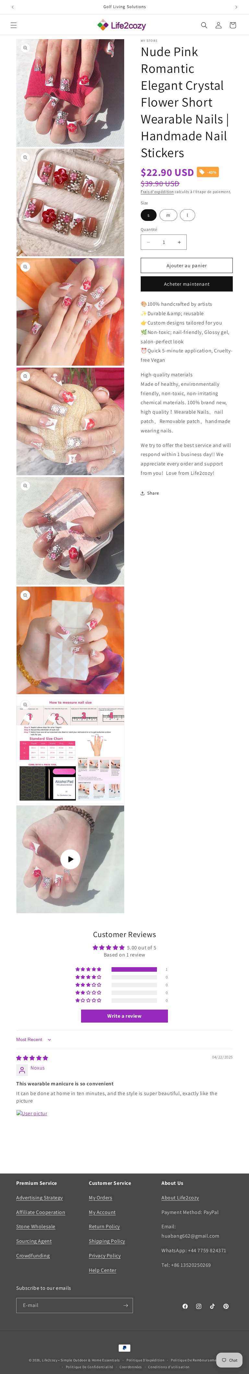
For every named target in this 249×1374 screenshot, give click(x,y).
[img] (32, 1058)
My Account (102, 1212)
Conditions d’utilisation (169, 1367)
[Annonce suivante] (236, 7)
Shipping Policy (107, 1241)
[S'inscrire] (125, 1305)
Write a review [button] (124, 1016)
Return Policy (104, 1226)
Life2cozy (49, 1360)
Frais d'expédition (157, 191)
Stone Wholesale (35, 1226)
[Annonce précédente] (13, 7)
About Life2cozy (180, 1197)
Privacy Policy (105, 1255)
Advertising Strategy (39, 1197)
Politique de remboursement (195, 1360)
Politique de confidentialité (89, 1367)
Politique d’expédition (145, 1360)
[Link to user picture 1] (31, 1125)
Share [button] (153, 493)
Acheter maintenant (187, 284)
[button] (13, 25)
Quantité (149, 229)
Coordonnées (131, 1367)
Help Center (102, 1270)
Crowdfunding (33, 1255)
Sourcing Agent (34, 1241)
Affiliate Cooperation (40, 1212)
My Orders (100, 1197)
